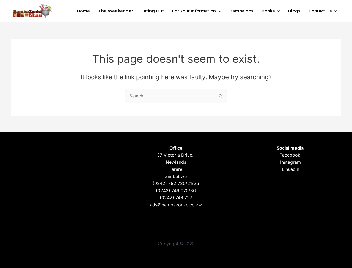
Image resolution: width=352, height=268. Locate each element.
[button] (218, 11)
